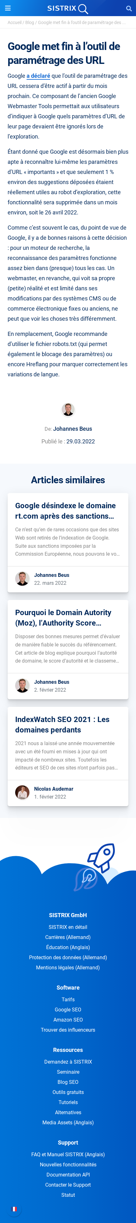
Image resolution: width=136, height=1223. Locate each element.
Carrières (68, 937)
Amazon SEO (68, 1020)
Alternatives (68, 1112)
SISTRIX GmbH (68, 915)
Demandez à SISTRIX (68, 1062)
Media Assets (68, 1123)
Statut (68, 1195)
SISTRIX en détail (68, 927)
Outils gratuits (68, 1092)
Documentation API (68, 1175)
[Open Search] (129, 8)
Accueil (15, 22)
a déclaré (38, 75)
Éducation (68, 947)
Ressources (68, 1050)
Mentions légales (68, 968)
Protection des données (68, 957)
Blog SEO (68, 1082)
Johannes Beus (72, 428)
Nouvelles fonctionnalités (68, 1165)
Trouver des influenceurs (68, 1030)
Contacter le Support (68, 1185)
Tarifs (68, 1000)
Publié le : (53, 441)
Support (68, 1142)
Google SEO (68, 1010)
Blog (29, 22)
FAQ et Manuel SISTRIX (68, 1155)
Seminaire (68, 1072)
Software (68, 987)
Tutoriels (68, 1102)
